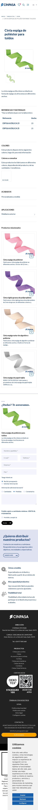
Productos (10, 16)
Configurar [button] (23, 803)
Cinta (18, 16)
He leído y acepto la (10, 517)
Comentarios (30, 491)
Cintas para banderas (19, 661)
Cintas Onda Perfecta (19, 668)
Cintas (19, 654)
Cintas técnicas (19, 663)
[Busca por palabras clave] (23, 4)
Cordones (19, 666)
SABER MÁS (9, 555)
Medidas (19, 491)
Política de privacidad (19, 708)
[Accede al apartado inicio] (8, 5)
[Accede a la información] (19, 244)
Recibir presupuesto (10, 481)
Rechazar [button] (23, 799)
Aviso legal (19, 713)
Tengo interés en (6, 477)
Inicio (3, 16)
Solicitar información (11, 484)
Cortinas (19, 659)
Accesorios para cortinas (19, 656)
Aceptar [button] (22, 795)
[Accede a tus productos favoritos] (19, 5)
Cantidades (7, 491)
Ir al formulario (19, 735)
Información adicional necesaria (12, 488)
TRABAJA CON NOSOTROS (19, 700)
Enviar (5, 523)
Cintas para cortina (19, 652)
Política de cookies (19, 710)
